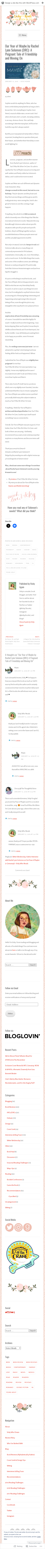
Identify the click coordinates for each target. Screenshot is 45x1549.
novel (34, 549)
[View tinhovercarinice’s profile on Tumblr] (14, 1312)
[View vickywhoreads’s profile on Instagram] (8, 1312)
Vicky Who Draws (13, 1432)
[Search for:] (17, 965)
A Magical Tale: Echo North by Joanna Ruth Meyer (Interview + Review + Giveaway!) (31, 640)
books (8, 1367)
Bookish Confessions (14, 1180)
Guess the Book (12, 1185)
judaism (27, 549)
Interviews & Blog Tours (13, 1135)
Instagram (10, 1516)
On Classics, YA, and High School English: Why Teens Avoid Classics (12, 640)
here (14, 950)
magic (15, 1372)
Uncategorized (10, 1202)
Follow (10, 1014)
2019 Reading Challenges (14, 1483)
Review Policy (10, 1438)
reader (14, 559)
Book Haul (10, 1152)
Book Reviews (27, 541)
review (13, 479)
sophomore (19, 563)
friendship (10, 549)
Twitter (9, 1510)
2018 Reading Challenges (16, 1488)
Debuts (9, 1118)
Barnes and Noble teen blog (18, 486)
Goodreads (11, 1505)
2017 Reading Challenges (16, 1494)
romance (9, 563)
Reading (31, 559)
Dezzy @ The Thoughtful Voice (25, 788)
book (8, 545)
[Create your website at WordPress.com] (22, 3)
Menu (23, 35)
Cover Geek (11, 1129)
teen (27, 563)
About (7, 1427)
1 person (14, 701)
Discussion (11, 1157)
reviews (28, 1382)
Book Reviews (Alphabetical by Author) (21, 1455)
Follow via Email (11, 988)
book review (18, 1362)
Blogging (8, 1101)
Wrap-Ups (10, 1168)
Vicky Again (25, 81)
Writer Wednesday (13, 1140)
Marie (16, 668)
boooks (14, 545)
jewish (18, 549)
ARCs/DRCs (17, 541)
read (8, 559)
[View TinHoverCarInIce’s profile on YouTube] (12, 1312)
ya (33, 563)
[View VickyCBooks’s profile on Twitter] (6, 1312)
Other (7, 1146)
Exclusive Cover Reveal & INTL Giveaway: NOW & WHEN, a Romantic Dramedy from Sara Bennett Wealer (22, 1069)
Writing (7, 1208)
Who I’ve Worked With (15, 1443)
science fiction (22, 1387)
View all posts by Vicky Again (26, 623)
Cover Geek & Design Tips (16, 1460)
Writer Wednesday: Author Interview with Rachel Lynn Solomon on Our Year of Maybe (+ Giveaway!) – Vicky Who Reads (22, 860)
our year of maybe (12, 554)
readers (23, 559)
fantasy (32, 1367)
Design (7, 1124)
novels (31, 1372)
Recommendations (14, 1191)
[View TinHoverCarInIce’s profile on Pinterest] (10, 1312)
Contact (8, 1499)
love (8, 1372)
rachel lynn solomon (29, 554)
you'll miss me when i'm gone (16, 568)
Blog (7, 1449)
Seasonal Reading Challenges (17, 1163)
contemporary (25, 545)
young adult (10, 572)
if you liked (12, 1196)
